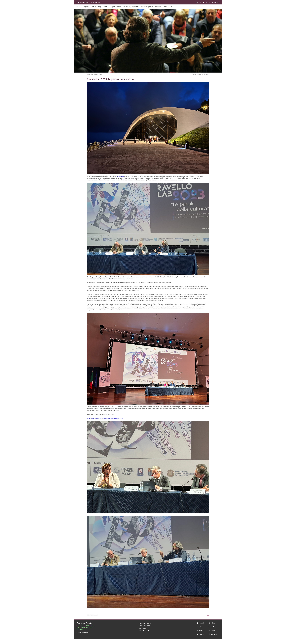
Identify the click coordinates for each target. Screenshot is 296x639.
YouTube (201, 634)
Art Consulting (96, 7)
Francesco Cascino (85, 623)
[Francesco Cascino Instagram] (206, 2)
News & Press (168, 7)
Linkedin (213, 630)
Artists (105, 7)
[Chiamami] (197, 2)
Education (158, 7)
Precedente (200, 74)
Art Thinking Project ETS (131, 7)
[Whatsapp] (200, 2)
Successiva (206, 74)
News (100, 74)
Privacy (213, 623)
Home (88, 74)
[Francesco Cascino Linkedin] (209, 2)
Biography (86, 7)
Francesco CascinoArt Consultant (88, 2)
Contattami (215, 2)
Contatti (201, 623)
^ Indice (194, 74)
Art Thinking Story (147, 7)
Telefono (213, 627)
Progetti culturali (115, 7)
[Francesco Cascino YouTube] (203, 2)
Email (200, 627)
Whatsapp (202, 630)
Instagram (213, 634)
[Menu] (219, 6)
